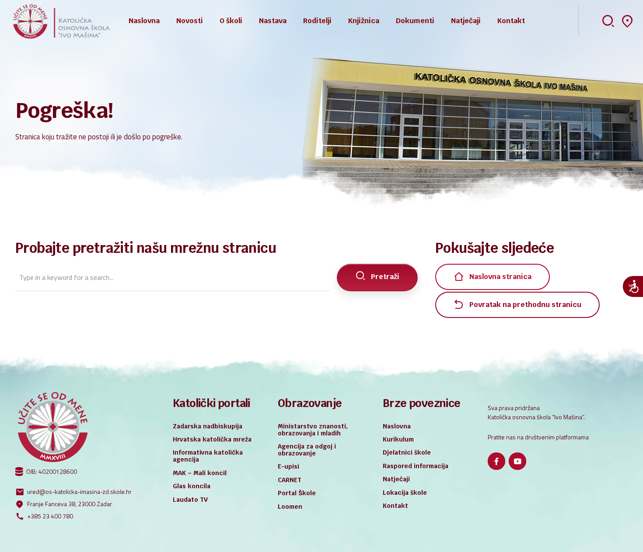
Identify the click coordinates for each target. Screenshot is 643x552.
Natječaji (466, 20)
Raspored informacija (415, 466)
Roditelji (317, 20)
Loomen (290, 507)
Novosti (189, 20)
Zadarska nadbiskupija (207, 426)
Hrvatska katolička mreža (212, 439)
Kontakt (511, 20)
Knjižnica (363, 20)
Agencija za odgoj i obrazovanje (307, 449)
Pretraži (385, 276)
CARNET (289, 480)
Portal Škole (297, 493)
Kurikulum (398, 439)
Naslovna (144, 20)
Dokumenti (415, 20)
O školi (231, 20)
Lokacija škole (405, 493)
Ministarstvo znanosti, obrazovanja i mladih (313, 429)
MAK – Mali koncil (200, 473)
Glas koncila (191, 486)
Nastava (273, 20)
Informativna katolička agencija (208, 455)
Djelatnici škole (407, 452)
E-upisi (288, 466)
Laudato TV (190, 500)
